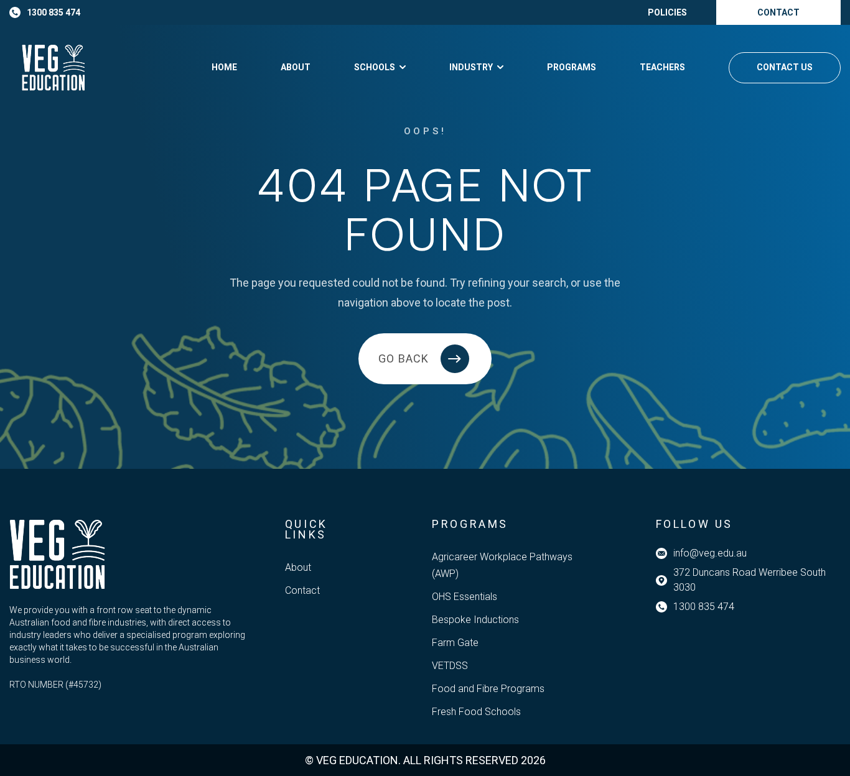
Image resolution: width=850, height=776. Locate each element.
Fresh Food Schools (476, 712)
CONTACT (778, 12)
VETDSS (450, 666)
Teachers (662, 67)
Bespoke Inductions (475, 620)
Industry (471, 67)
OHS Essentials (464, 597)
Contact (302, 590)
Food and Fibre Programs (488, 689)
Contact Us (785, 67)
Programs (571, 67)
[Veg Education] (53, 67)
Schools (374, 67)
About (296, 67)
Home (224, 67)
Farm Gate (455, 643)
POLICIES (667, 12)
